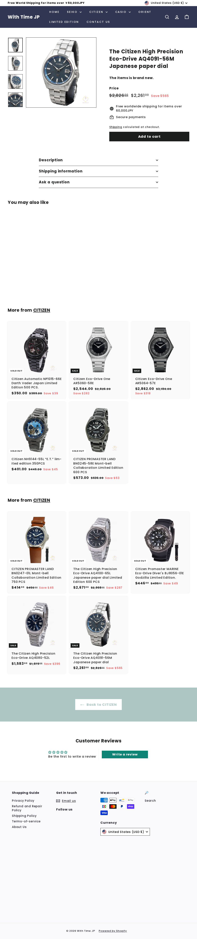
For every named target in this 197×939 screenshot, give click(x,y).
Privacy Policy (23, 801)
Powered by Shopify (113, 931)
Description (51, 160)
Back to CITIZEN (102, 704)
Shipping (115, 127)
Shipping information (61, 171)
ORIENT (144, 12)
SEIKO (73, 12)
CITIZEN (96, 12)
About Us (19, 827)
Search (150, 801)
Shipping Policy (24, 816)
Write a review (125, 754)
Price (114, 88)
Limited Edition (64, 22)
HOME (54, 12)
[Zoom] (61, 72)
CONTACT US (98, 22)
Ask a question (54, 182)
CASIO (121, 12)
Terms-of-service (26, 821)
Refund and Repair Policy (27, 808)
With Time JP (24, 17)
